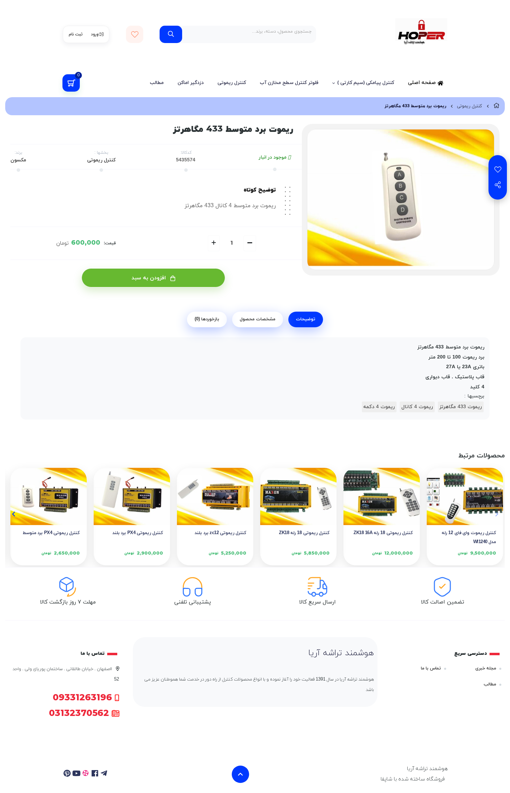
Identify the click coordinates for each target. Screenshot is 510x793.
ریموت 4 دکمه (379, 407)
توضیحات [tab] (305, 319)
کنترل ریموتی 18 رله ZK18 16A (383, 533)
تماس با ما (431, 668)
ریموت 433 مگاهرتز (461, 407)
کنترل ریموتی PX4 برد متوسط (51, 533)
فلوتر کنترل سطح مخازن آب (289, 82)
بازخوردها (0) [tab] (207, 319)
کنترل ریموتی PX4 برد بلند (137, 533)
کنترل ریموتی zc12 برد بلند (220, 533)
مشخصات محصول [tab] (257, 319)
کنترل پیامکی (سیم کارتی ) (365, 82)
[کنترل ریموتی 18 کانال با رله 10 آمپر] (298, 496)
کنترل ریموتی (232, 82)
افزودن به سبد (149, 278)
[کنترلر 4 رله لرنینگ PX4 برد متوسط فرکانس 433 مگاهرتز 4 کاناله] (48, 496)
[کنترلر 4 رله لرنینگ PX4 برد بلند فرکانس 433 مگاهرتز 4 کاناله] (132, 496)
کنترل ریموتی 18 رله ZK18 (304, 533)
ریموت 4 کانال (417, 407)
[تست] (104, 774)
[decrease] (250, 243)
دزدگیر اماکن (191, 82)
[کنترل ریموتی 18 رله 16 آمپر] (381, 496)
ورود (95, 34)
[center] (171, 34)
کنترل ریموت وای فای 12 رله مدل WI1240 (469, 537)
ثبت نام (76, 34)
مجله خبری (485, 668)
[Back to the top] (240, 774)
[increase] (214, 243)
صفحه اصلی (422, 82)
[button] (496, 514)
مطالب (157, 82)
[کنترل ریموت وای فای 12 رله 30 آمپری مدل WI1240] (465, 496)
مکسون (18, 160)
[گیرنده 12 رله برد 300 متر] (215, 496)
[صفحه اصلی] (496, 106)
